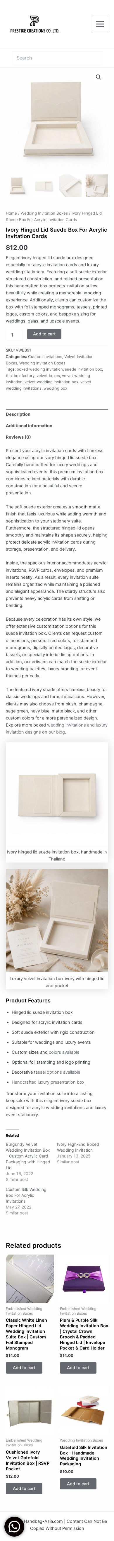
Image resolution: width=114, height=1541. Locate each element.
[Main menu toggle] (100, 24)
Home (11, 213)
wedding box (55, 388)
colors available (64, 1052)
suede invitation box (83, 369)
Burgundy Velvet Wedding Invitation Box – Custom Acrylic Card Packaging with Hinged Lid (28, 1156)
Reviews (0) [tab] (18, 437)
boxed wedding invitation (40, 369)
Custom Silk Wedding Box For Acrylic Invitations (26, 1195)
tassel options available (57, 1072)
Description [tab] (18, 414)
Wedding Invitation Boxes (44, 213)
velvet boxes (48, 375)
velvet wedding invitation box (51, 381)
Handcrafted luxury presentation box (48, 1082)
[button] (98, 77)
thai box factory (20, 375)
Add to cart (44, 334)
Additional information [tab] (29, 425)
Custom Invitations (45, 356)
